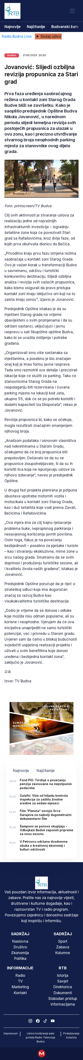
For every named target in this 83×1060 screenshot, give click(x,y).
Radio (20, 975)
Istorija (62, 975)
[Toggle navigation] (72, 11)
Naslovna (20, 941)
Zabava (62, 947)
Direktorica (62, 987)
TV (20, 981)
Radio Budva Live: (17, 36)
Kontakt (20, 993)
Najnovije (12, 27)
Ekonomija (20, 953)
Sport (62, 941)
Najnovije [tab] (21, 771)
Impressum (11, 1033)
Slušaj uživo (50, 36)
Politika (20, 958)
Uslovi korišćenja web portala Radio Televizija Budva (40, 1037)
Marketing (20, 987)
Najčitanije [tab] (46, 771)
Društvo (20, 947)
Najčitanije (36, 27)
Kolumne (62, 953)
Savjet (62, 981)
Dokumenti (63, 993)
